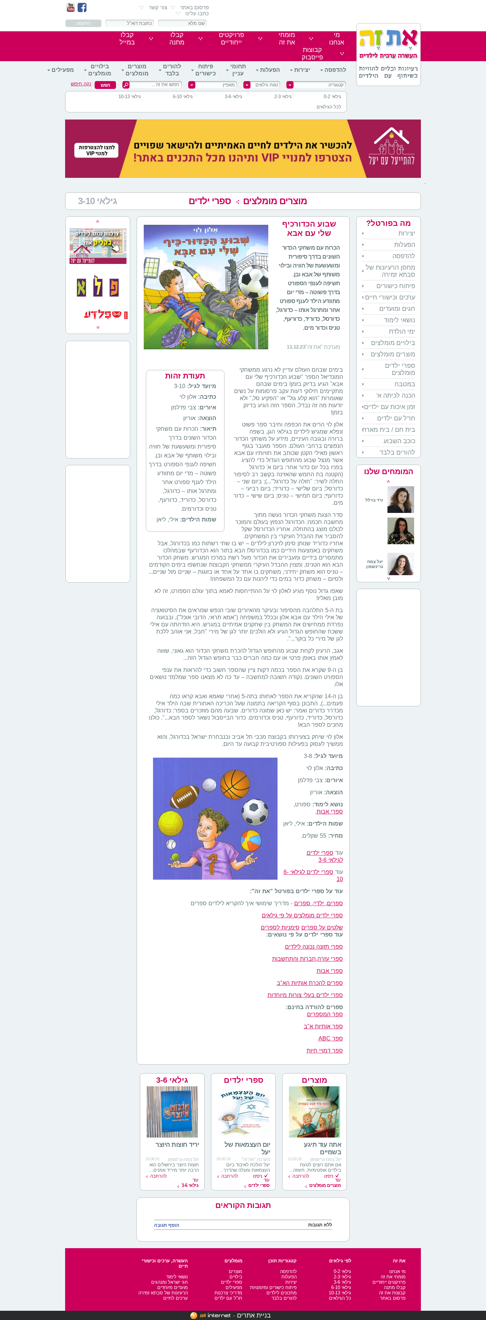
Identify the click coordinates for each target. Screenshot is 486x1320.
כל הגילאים (340, 1298)
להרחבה (300, 1176)
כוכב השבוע (399, 441)
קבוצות (312, 53)
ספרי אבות (330, 812)
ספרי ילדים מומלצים (400, 369)
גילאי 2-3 (283, 96)
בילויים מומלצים (99, 69)
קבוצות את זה (392, 1292)
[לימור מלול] (400, 545)
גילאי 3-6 (233, 96)
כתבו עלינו (197, 13)
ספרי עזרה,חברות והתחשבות (307, 959)
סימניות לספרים (280, 927)
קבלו (176, 38)
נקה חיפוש (81, 83)
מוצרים (235, 1271)
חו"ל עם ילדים (396, 418)
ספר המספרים (325, 1014)
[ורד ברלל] (389, 512)
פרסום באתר (194, 7)
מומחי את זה (393, 1276)
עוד (324, 1182)
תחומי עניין (238, 69)
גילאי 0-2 (332, 96)
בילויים (235, 1276)
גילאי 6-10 (183, 96)
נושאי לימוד (399, 320)
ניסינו (328, 1176)
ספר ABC (330, 1038)
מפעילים (63, 70)
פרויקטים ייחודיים (389, 1282)
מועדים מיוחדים (172, 1287)
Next (388, 579)
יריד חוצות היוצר (177, 1144)
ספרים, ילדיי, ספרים (318, 903)
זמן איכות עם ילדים (389, 406)
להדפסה (335, 70)
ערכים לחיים (175, 1298)
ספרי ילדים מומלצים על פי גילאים (302, 915)
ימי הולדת (402, 331)
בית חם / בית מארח (388, 429)
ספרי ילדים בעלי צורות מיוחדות (305, 995)
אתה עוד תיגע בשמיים (322, 1148)
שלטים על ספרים (322, 927)
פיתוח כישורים (205, 69)
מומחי (287, 38)
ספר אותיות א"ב (323, 1026)
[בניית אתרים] (210, 1315)
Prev (388, 481)
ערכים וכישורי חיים (390, 297)
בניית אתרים (254, 1315)
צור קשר (158, 7)
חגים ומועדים (397, 308)
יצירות (302, 70)
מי (336, 38)
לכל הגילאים (329, 107)
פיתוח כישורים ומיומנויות (273, 1287)
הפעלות (270, 70)
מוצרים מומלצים (137, 69)
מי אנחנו (397, 1271)
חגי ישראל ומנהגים (169, 1282)
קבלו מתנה (395, 1287)
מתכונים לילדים (281, 1292)
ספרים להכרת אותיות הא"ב (310, 983)
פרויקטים (231, 38)
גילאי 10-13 (129, 96)
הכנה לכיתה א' (395, 395)
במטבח (405, 384)
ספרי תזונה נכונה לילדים (314, 947)
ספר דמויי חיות (325, 1051)
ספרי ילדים (210, 201)
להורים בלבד (172, 69)
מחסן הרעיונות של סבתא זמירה (390, 271)
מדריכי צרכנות (228, 1292)
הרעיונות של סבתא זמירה (163, 1292)
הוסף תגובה (166, 1225)
